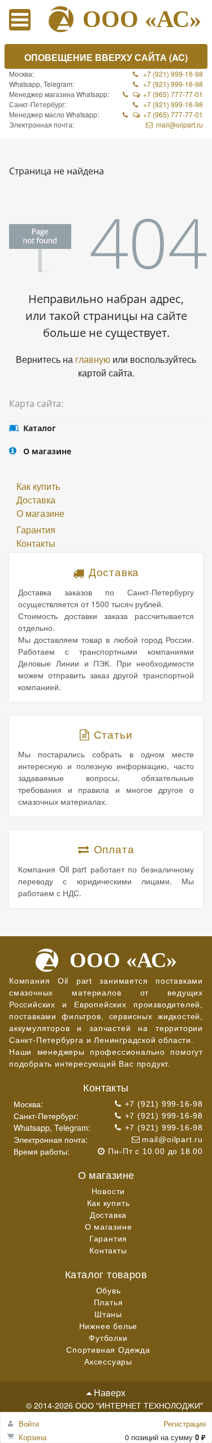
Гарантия (35, 529)
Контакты (35, 543)
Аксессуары (108, 1361)
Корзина (32, 1437)
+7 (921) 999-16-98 (173, 73)
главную (92, 359)
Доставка (35, 499)
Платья (108, 1302)
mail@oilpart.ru (179, 124)
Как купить (38, 486)
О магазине (40, 513)
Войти (29, 1423)
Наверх (109, 1392)
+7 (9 (151, 114)
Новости (109, 1191)
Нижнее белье (108, 1326)
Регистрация (184, 1423)
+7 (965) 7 (159, 94)
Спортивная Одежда (108, 1349)
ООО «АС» (142, 19)
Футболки (108, 1338)
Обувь (108, 1290)
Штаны (108, 1314)
